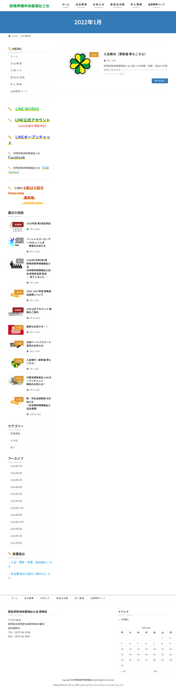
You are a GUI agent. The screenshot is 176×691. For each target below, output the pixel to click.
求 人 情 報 (16, 84)
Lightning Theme (87, 685)
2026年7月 (16, 466)
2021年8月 (16, 542)
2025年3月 (16, 500)
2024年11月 (17, 508)
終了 (12, 447)
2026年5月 (16, 480)
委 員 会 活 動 (17, 77)
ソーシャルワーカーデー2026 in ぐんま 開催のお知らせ (38, 242)
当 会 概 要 (16, 63)
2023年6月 (16, 528)
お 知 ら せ (16, 70)
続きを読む (160, 80)
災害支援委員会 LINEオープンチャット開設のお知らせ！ (38, 381)
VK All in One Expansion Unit (110, 685)
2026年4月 (16, 487)
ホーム (14, 56)
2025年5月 (16, 493)
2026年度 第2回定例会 (38, 223)
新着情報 (15, 433)
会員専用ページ (18, 91)
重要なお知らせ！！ (37, 326)
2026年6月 (16, 473)
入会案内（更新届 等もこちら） (125, 54)
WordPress (69, 685)
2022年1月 (16, 535)
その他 (14, 440)
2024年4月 (16, 514)
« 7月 (123, 671)
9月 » (155, 671)
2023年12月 (17, 521)
